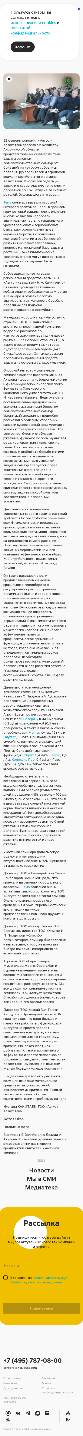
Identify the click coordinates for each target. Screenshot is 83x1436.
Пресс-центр (12, 1378)
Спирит (28, 755)
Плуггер (9, 737)
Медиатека (41, 1187)
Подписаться (41, 1308)
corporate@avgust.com (20, 1367)
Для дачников (13, 1388)
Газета (46, 1383)
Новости (41, 1170)
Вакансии (48, 1378)
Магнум (34, 732)
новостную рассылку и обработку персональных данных (39, 1279)
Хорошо (22, 46)
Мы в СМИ (41, 1178)
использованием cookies (33, 22)
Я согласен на (39, 1279)
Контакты (10, 1383)
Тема (7, 202)
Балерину (30, 719)
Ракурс (54, 755)
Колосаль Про (23, 759)
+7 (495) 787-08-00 (32, 1360)
